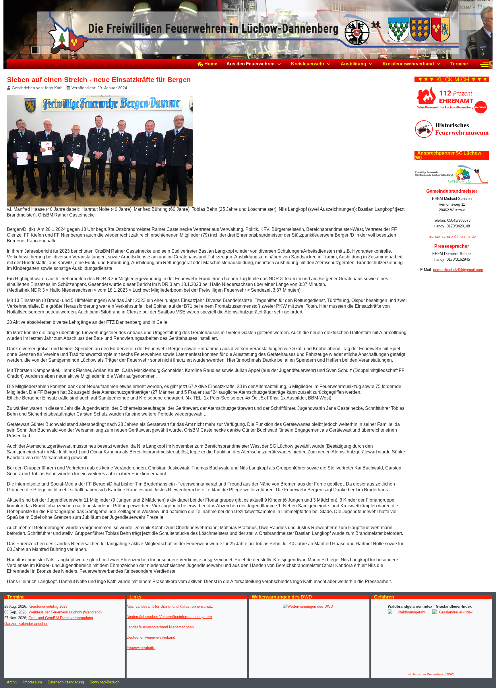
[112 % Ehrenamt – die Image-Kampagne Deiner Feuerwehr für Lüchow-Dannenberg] (451, 100)
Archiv (12, 682)
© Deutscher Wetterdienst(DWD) (431, 674)
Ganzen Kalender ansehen (26, 623)
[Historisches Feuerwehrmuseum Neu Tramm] (451, 128)
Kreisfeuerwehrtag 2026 (47, 606)
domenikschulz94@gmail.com (458, 270)
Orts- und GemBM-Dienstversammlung (60, 618)
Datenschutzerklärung (66, 682)
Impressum (32, 682)
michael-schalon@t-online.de (452, 236)
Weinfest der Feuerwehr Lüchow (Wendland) (65, 612)
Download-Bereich (104, 682)
